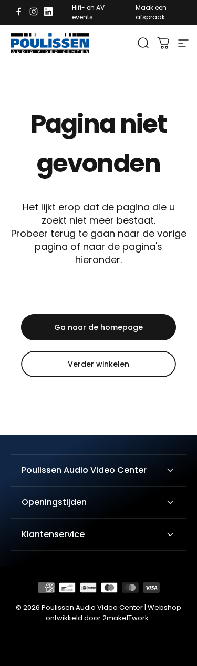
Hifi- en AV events (88, 12)
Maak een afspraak (151, 12)
